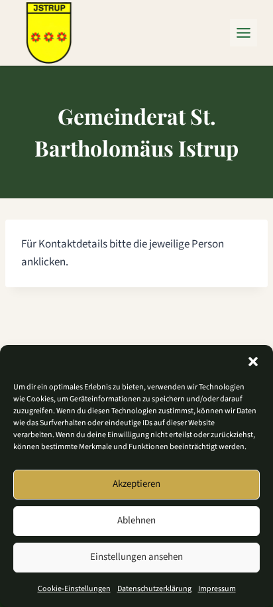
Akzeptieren (136, 484)
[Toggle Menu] (243, 32)
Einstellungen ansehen (136, 557)
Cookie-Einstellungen (74, 588)
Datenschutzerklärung (154, 588)
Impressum (217, 588)
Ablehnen (136, 520)
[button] (253, 361)
